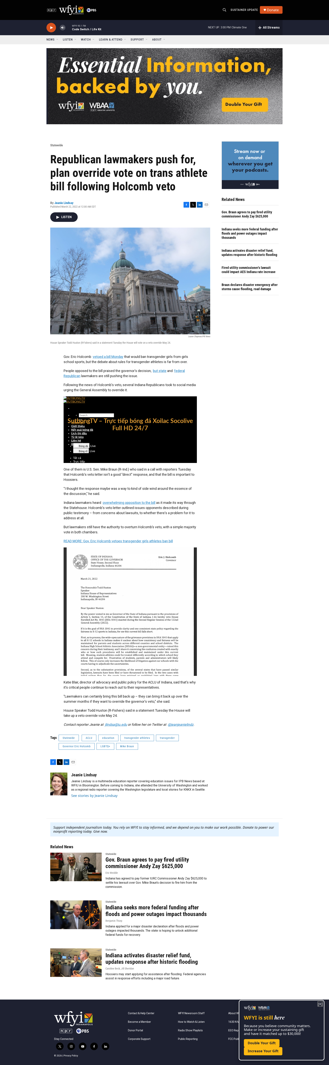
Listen (68, 39)
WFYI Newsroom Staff (191, 1013)
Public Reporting (188, 1039)
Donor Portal (135, 1030)
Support (137, 39)
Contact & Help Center (141, 1013)
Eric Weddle (111, 872)
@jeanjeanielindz (180, 724)
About (157, 39)
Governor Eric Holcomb (77, 746)
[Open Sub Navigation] (57, 39)
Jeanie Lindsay (63, 203)
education (108, 737)
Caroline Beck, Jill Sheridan (119, 968)
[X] (320, 1004)
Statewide (56, 145)
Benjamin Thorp (113, 920)
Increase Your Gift (263, 1051)
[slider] (68, 27)
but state (159, 371)
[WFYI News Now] (250, 165)
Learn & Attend (110, 39)
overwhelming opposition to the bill (129, 503)
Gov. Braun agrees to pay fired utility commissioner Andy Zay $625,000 (247, 214)
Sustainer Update (244, 9)
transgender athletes (137, 737)
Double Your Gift (262, 1043)
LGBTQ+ (105, 746)
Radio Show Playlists (190, 1030)
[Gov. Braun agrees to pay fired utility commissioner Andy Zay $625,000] (76, 867)
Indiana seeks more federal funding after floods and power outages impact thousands (250, 233)
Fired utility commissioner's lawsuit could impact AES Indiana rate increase (248, 270)
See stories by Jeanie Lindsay (94, 795)
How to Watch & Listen (191, 1021)
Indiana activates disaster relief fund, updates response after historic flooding (249, 253)
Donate (273, 10)
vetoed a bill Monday (108, 357)
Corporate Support (139, 1039)
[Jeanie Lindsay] (58, 784)
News (50, 39)
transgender (167, 737)
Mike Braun (127, 746)
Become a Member (139, 1021)
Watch (86, 39)
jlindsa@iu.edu (116, 724)
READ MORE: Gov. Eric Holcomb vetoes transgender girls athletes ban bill (118, 541)
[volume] (62, 27)
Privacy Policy (71, 1055)
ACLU (89, 737)
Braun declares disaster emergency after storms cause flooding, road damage (250, 287)
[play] (51, 27)
